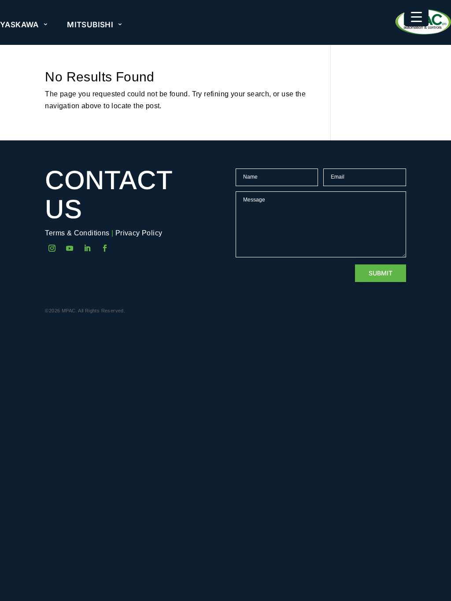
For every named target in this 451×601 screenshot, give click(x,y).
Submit (380, 273)
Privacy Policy (139, 233)
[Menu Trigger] (416, 16)
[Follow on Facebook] (105, 248)
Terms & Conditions (77, 233)
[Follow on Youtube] (70, 248)
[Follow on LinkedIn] (87, 248)
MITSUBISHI (90, 24)
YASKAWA (19, 24)
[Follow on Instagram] (52, 248)
